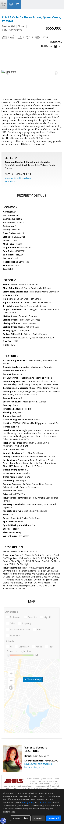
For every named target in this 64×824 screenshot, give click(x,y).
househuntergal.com (34, 767)
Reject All (38, 818)
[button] (3, 820)
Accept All (54, 818)
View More (10, 181)
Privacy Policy (28, 802)
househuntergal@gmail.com (18, 178)
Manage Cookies (20, 818)
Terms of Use (45, 802)
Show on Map (34, 679)
